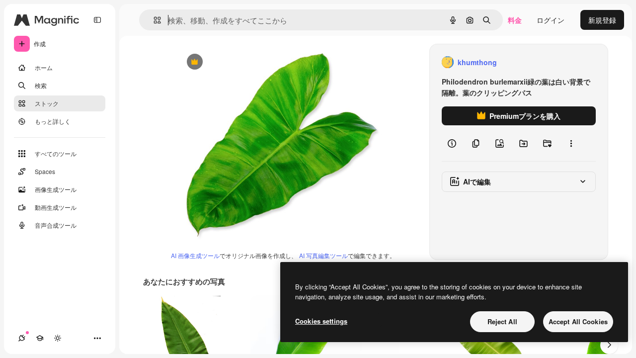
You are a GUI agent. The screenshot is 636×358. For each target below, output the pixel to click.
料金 (515, 20)
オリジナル (245, 62)
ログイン (550, 20)
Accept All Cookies (578, 321)
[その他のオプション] (571, 143)
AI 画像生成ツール (195, 255)
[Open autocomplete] (153, 20)
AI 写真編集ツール (323, 255)
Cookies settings (321, 321)
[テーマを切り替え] (58, 338)
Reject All (502, 321)
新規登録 (602, 20)
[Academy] (40, 338)
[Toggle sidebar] (97, 20)
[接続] (22, 338)
